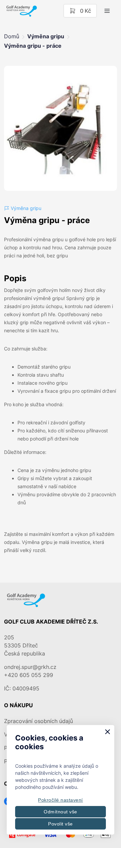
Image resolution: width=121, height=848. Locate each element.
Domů (11, 36)
